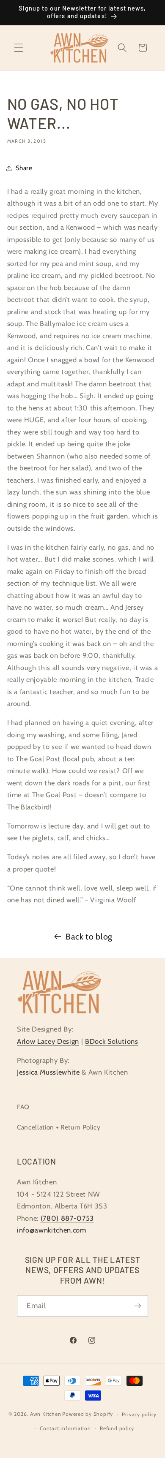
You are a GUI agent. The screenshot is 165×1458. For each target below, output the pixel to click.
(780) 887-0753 (67, 1218)
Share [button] (24, 168)
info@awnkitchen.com (51, 1230)
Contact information (65, 1428)
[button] (18, 48)
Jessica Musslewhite (48, 1072)
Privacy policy (139, 1414)
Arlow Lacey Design (48, 1041)
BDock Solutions (111, 1041)
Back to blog (89, 936)
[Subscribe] (137, 1306)
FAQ (23, 1107)
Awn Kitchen (45, 1414)
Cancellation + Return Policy (58, 1127)
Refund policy (117, 1428)
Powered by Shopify (87, 1414)
